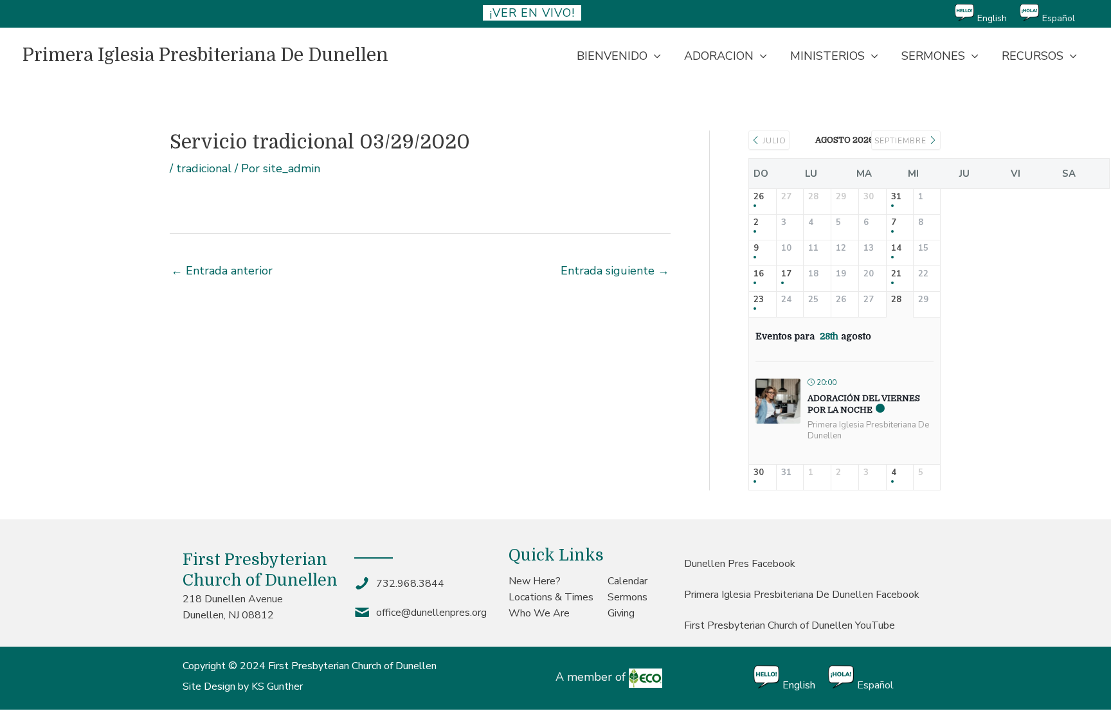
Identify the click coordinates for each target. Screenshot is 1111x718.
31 (896, 197)
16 (759, 274)
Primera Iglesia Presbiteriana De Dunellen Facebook (801, 595)
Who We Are (539, 613)
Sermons (627, 597)
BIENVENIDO (612, 56)
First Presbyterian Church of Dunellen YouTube (789, 625)
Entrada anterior (222, 270)
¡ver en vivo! (532, 13)
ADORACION (719, 56)
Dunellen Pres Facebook (739, 564)
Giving (621, 613)
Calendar (627, 581)
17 (786, 274)
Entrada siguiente (615, 270)
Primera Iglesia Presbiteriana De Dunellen (205, 55)
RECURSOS (1032, 56)
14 (896, 249)
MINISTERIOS (827, 56)
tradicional (203, 168)
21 (896, 274)
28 (896, 300)
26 (759, 197)
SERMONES (933, 56)
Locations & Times (551, 597)
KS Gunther (277, 686)
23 (759, 300)
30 (759, 473)
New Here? (535, 581)
